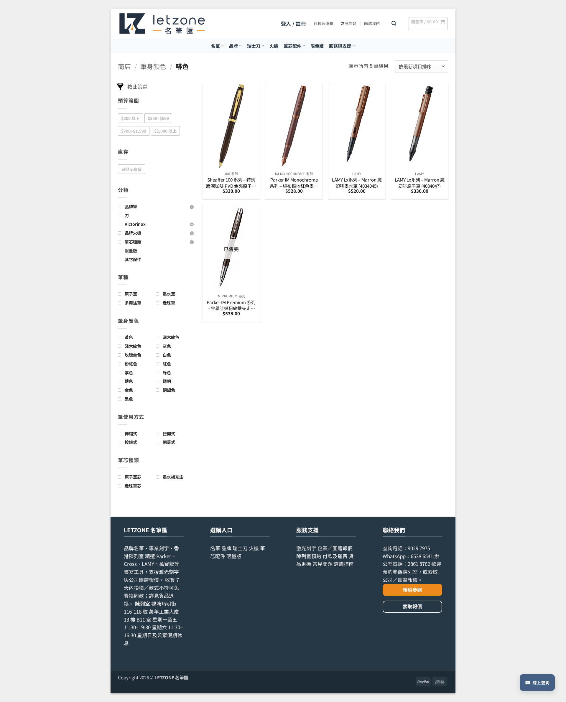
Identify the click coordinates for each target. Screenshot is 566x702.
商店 (124, 66)
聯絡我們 (372, 23)
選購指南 (344, 563)
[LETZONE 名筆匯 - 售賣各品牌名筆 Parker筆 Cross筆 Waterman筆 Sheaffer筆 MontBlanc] (162, 23)
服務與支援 (340, 45)
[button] (293, 24)
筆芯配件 (292, 45)
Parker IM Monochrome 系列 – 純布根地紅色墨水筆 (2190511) (294, 183)
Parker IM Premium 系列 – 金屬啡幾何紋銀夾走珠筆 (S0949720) (231, 305)
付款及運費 (323, 23)
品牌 (233, 45)
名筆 (215, 45)
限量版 (317, 45)
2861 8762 (419, 563)
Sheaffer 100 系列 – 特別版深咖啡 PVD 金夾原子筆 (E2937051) (231, 183)
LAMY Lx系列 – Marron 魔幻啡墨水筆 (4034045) (357, 183)
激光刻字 (306, 548)
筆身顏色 (153, 66)
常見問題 (348, 23)
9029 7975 (419, 548)
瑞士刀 (253, 45)
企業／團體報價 (335, 548)
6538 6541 (422, 556)
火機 (273, 45)
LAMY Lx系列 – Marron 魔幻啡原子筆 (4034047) (420, 183)
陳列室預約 (308, 556)
